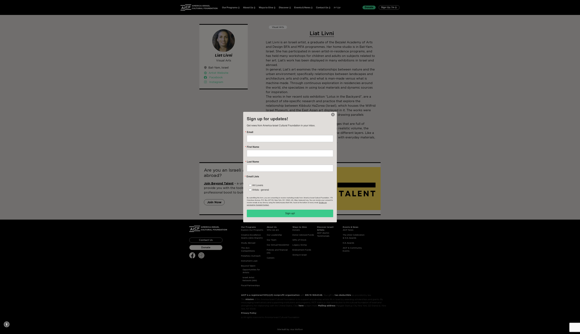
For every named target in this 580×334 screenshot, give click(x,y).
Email (250, 132)
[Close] (333, 114)
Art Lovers (257, 185)
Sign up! (290, 213)
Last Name (253, 161)
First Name (253, 147)
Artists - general (260, 189)
